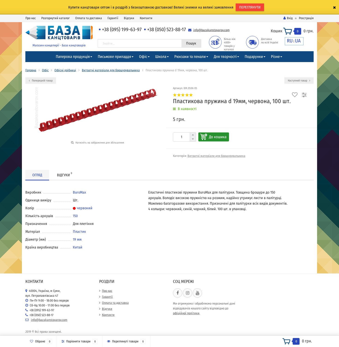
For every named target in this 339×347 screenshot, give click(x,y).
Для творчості (225, 56)
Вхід (290, 18)
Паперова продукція (73, 56)
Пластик (79, 231)
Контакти (146, 18)
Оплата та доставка (88, 18)
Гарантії (112, 18)
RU (290, 41)
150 (75, 216)
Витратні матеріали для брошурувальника (111, 70)
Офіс (143, 56)
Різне (275, 56)
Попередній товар (42, 80)
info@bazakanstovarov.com (211, 30)
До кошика (217, 137)
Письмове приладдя (114, 56)
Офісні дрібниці (65, 70)
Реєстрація (306, 18)
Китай (77, 247)
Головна (30, 70)
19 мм (77, 239)
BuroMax (79, 192)
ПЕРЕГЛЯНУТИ (250, 7)
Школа (160, 56)
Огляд (37, 175)
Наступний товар (298, 80)
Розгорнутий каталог (55, 18)
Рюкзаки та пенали (190, 56)
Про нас (30, 18)
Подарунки (254, 56)
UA (298, 41)
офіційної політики (186, 313)
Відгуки (129, 18)
